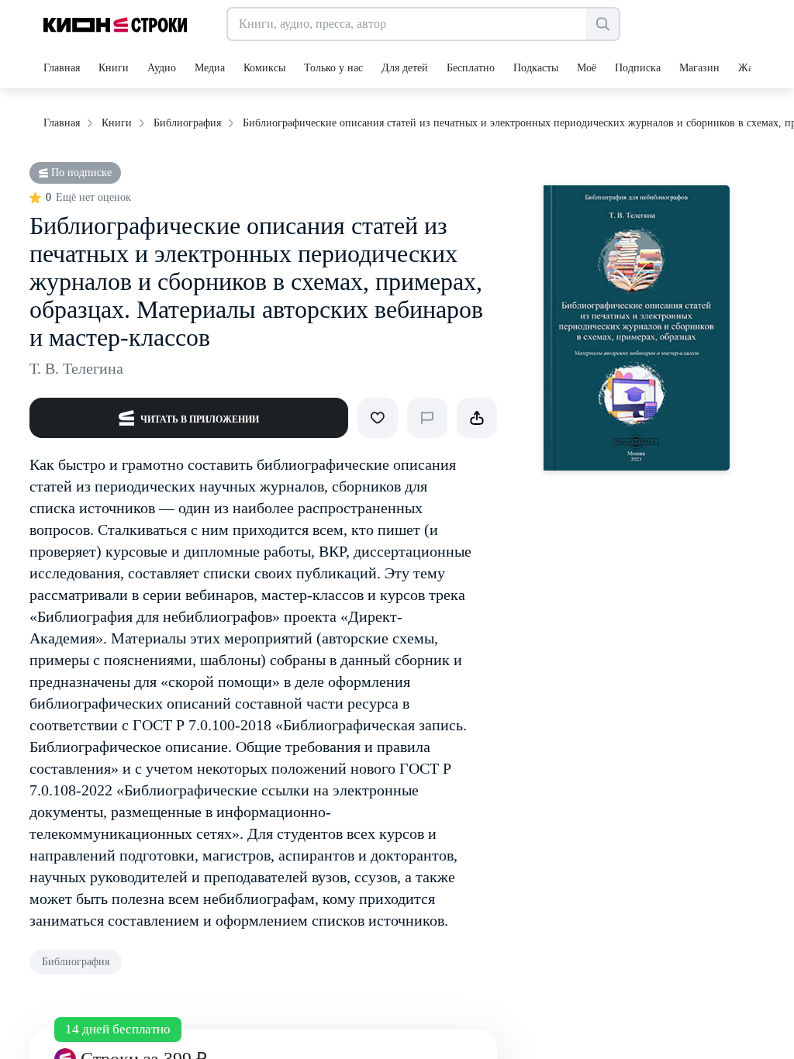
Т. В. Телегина (76, 368)
